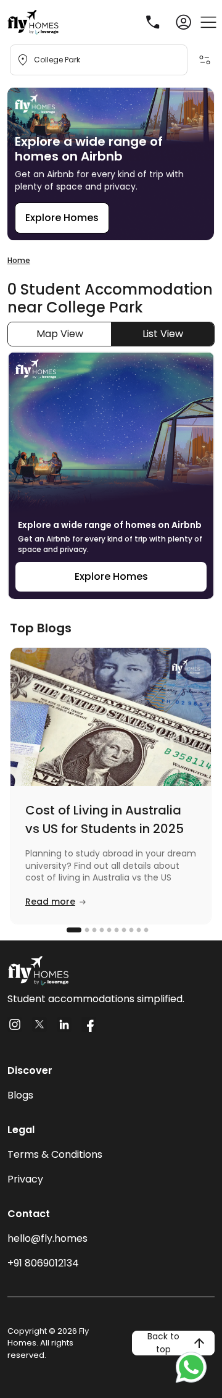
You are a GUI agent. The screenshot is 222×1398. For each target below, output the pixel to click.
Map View (59, 334)
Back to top (163, 1343)
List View (162, 334)
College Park (57, 59)
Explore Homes (62, 218)
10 (145, 929)
